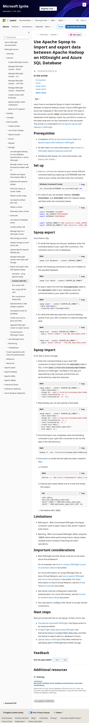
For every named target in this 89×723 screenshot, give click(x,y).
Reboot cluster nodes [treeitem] (18, 196)
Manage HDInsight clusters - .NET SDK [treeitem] (15, 82)
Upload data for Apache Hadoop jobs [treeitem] (19, 251)
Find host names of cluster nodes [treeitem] (17, 190)
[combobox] (16, 37)
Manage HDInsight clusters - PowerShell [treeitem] (16, 89)
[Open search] (77, 20)
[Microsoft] (4, 20)
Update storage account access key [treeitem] (19, 244)
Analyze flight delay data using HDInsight (56, 629)
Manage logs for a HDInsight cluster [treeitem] (17, 232)
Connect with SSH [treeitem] (19, 281)
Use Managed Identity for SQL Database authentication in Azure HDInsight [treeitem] (19, 155)
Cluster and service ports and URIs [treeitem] (17, 319)
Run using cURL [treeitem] (18, 285)
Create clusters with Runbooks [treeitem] (16, 96)
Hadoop (54, 34)
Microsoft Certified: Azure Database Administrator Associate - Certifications (58, 684)
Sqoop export (41, 86)
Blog (33, 718)
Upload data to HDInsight (49, 639)
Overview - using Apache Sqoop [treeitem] (18, 275)
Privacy (53, 718)
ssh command (48, 171)
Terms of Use (7, 721)
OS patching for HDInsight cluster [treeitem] (17, 333)
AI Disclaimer (7, 718)
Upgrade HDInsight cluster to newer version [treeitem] (19, 326)
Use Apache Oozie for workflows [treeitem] (18, 312)
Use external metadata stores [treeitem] (19, 221)
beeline (45, 458)
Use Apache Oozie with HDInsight (53, 623)
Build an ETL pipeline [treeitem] (16, 109)
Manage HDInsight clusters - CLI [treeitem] (15, 74)
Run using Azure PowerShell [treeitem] (18, 298)
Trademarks (19, 721)
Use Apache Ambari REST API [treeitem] (17, 201)
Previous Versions (22, 718)
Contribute (43, 718)
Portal (60, 27)
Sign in (83, 20)
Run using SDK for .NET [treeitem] (19, 290)
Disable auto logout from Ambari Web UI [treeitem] (18, 175)
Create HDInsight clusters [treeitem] (18, 62)
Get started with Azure (76, 27)
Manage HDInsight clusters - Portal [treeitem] (15, 67)
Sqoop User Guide (46, 159)
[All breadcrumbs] (36, 35)
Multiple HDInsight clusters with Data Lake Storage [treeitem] (19, 260)
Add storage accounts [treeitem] (18, 238)
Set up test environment (61, 139)
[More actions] (85, 35)
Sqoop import (41, 89)
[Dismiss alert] (84, 5)
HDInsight (44, 34)
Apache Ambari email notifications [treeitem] (16, 103)
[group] (62, 218)
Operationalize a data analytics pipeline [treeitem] (18, 305)
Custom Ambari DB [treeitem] (17, 227)
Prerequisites (41, 80)
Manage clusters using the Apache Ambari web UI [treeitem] (19, 167)
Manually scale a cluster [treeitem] (19, 211)
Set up (38, 83)
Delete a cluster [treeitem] (16, 207)
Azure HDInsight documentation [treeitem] (11, 43)
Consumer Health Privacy (70, 718)
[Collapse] (29, 32)
